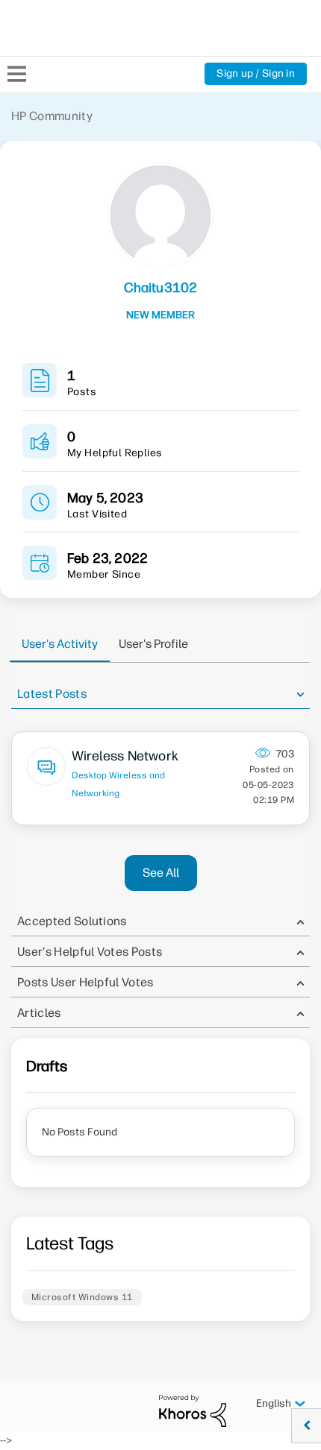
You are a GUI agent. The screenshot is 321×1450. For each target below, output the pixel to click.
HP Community (52, 116)
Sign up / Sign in (255, 73)
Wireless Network (125, 756)
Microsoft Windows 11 (82, 1297)
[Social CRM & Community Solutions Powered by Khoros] (192, 1410)
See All (161, 873)
